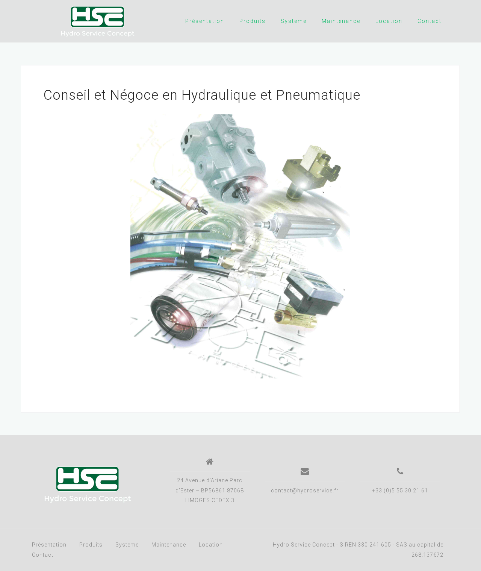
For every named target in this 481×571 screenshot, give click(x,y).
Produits (252, 21)
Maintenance (341, 21)
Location (388, 21)
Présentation (204, 21)
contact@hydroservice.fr (305, 490)
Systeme (294, 21)
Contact (429, 21)
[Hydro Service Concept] (88, 484)
